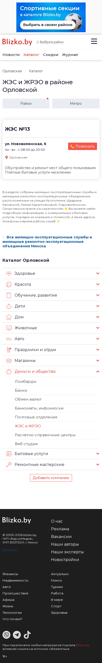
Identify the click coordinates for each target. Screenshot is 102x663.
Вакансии (61, 536)
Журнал (70, 54)
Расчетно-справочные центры (45, 435)
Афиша (8, 600)
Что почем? (12, 619)
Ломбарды (25, 381)
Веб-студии (26, 443)
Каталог (31, 54)
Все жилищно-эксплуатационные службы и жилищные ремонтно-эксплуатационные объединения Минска (47, 241)
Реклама (60, 529)
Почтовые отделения (36, 417)
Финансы (10, 574)
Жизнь (7, 606)
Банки (21, 390)
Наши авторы (65, 544)
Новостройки (65, 559)
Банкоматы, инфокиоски (39, 408)
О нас (57, 521)
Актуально (60, 574)
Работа (57, 593)
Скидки (50, 54)
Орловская (12, 71)
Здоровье (59, 612)
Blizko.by (82, 645)
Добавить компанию (51, 478)
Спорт (56, 606)
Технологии (12, 612)
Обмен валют (28, 399)
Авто (6, 587)
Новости (11, 54)
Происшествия (15, 593)
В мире (57, 600)
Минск (56, 580)
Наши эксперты (67, 552)
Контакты (9, 550)
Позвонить (85, 146)
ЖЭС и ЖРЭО (28, 426)
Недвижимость (15, 580)
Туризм (57, 587)
